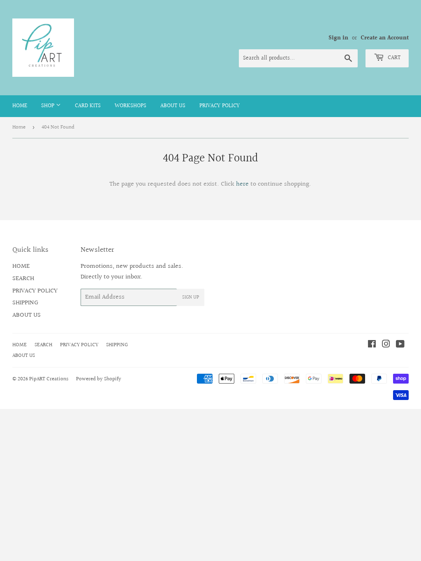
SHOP (48, 105)
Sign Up (190, 297)
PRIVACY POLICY (219, 105)
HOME (19, 105)
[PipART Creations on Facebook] (372, 345)
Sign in (338, 38)
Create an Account (385, 38)
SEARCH (23, 279)
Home (18, 127)
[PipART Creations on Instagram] (386, 345)
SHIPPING (25, 303)
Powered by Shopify (98, 379)
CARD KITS (88, 105)
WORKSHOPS (130, 105)
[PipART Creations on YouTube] (400, 345)
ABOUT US (172, 105)
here (242, 184)
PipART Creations (48, 379)
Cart (393, 57)
